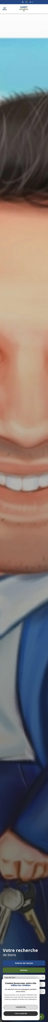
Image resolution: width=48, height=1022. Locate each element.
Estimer (24, 970)
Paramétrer (21, 1007)
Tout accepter (21, 1013)
